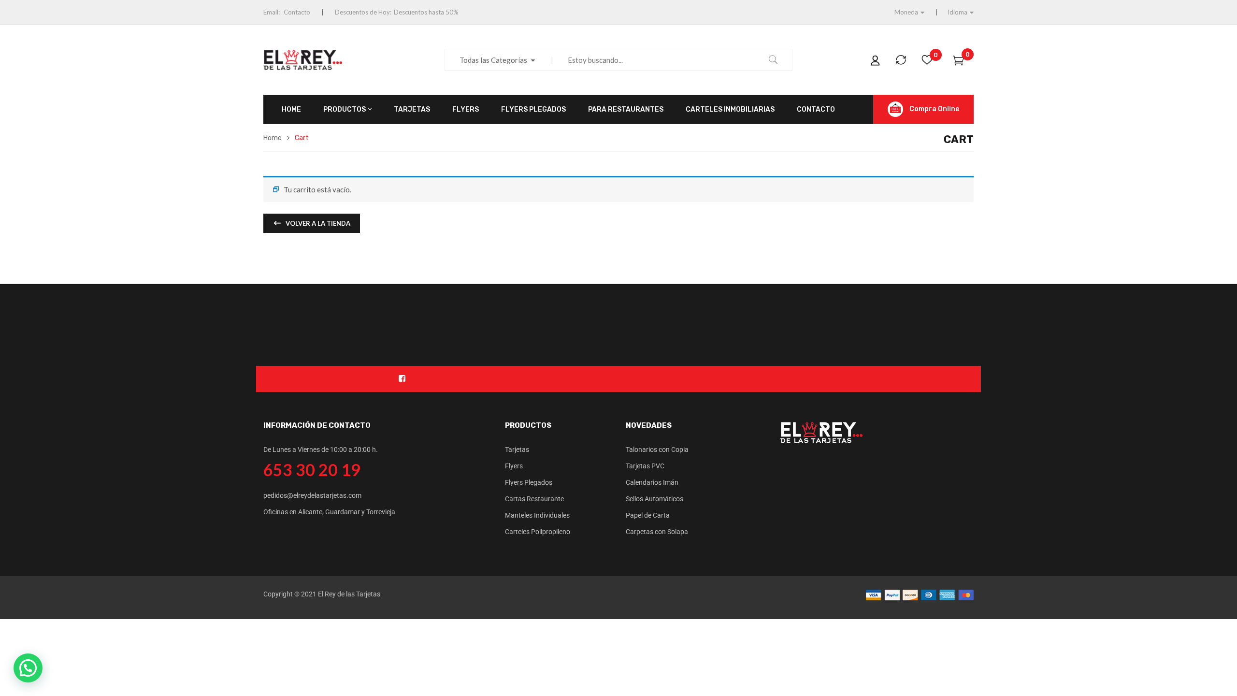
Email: (271, 12)
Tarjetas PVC (645, 466)
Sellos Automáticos (654, 499)
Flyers (514, 466)
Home (272, 138)
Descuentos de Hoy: (363, 12)
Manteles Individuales (537, 515)
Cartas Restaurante (534, 499)
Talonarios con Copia (657, 449)
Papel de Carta (648, 515)
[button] (28, 667)
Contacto (297, 12)
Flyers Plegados (528, 482)
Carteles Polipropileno (537, 532)
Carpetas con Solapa (657, 532)
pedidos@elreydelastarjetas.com (312, 495)
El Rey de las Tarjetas (349, 594)
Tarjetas (517, 449)
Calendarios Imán (652, 482)
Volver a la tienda (317, 223)
